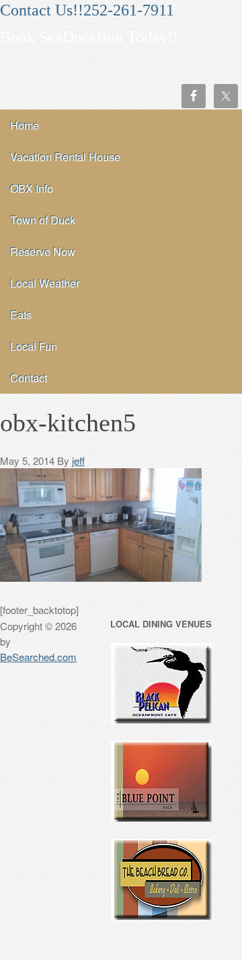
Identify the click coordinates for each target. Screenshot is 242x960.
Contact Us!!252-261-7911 (87, 10)
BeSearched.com (38, 657)
